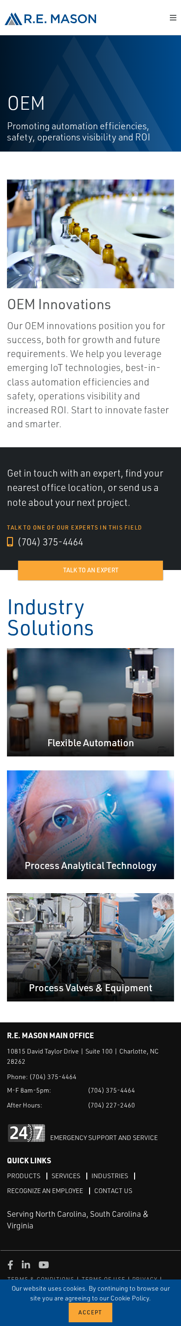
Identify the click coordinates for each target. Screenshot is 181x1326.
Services (66, 1176)
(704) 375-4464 (49, 542)
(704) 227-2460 (111, 1105)
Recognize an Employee (45, 1190)
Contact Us (113, 1190)
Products (23, 1176)
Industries (109, 1176)
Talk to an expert (90, 570)
